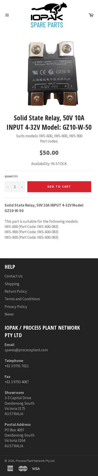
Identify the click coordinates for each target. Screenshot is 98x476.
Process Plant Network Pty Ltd (35, 461)
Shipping (12, 283)
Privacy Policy (16, 306)
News (9, 314)
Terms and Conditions (22, 298)
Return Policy (16, 291)
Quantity (11, 176)
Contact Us (14, 276)
